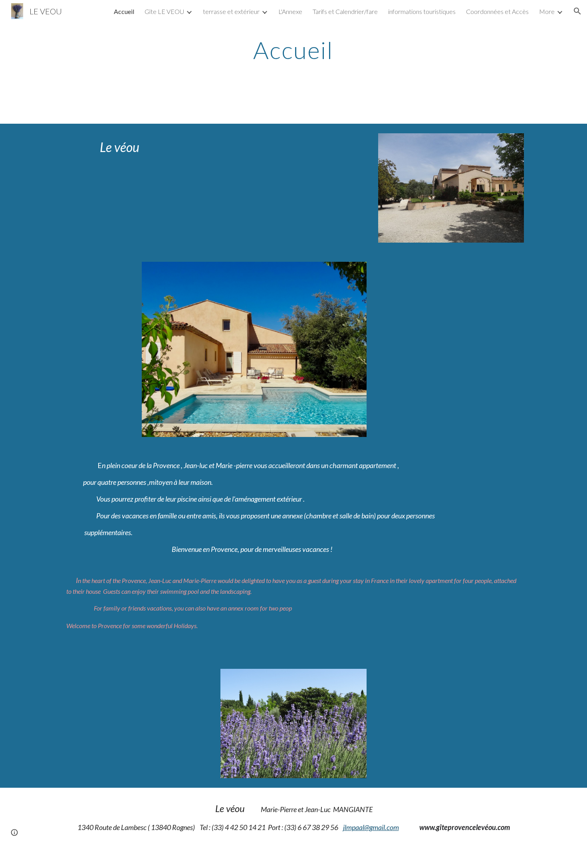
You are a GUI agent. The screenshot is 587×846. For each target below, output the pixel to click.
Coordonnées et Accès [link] (497, 11)
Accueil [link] (124, 11)
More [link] (547, 11)
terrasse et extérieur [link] (231, 11)
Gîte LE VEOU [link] (164, 11)
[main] (293, 50)
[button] (577, 11)
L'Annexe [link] (290, 11)
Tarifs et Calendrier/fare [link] (345, 11)
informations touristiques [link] (422, 11)
